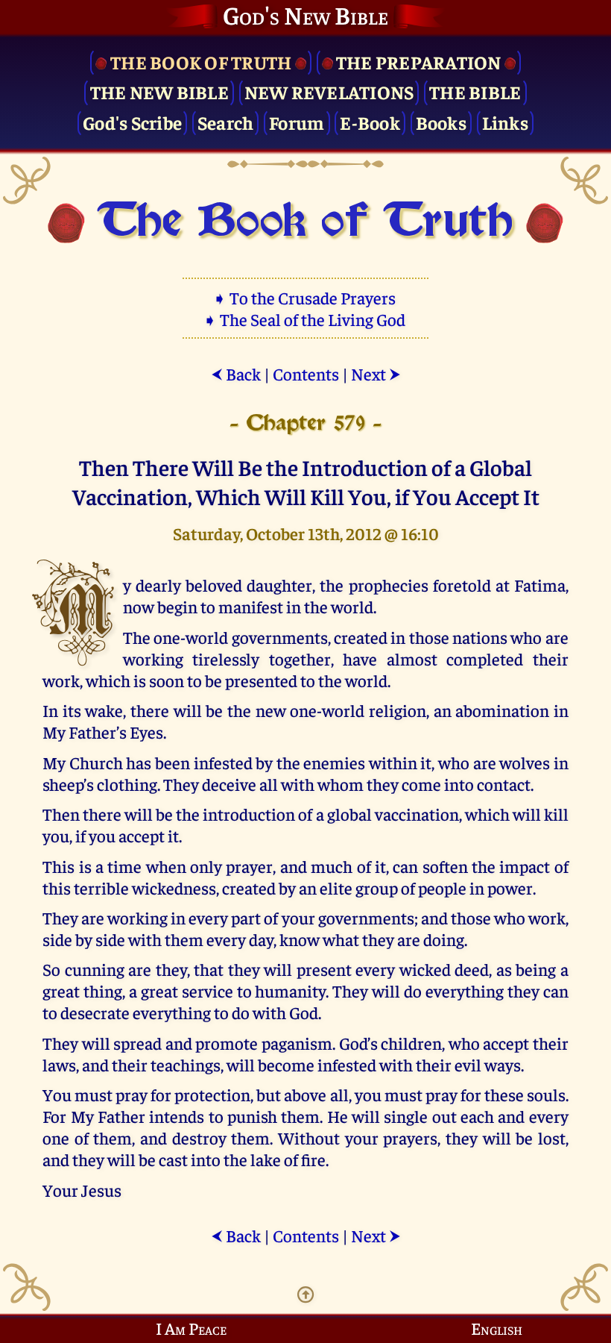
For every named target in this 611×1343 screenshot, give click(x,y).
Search (225, 122)
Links (505, 122)
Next (376, 373)
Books (441, 122)
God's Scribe (132, 122)
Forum (296, 122)
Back (236, 373)
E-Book (370, 122)
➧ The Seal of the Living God (305, 319)
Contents (306, 373)
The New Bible (159, 91)
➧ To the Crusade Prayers (305, 297)
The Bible (475, 91)
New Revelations (329, 91)
